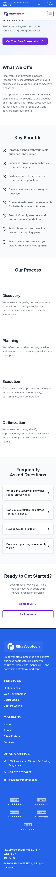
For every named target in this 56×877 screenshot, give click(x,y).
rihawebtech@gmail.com (22, 779)
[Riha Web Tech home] (14, 14)
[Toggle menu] (50, 14)
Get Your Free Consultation (23, 41)
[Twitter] (10, 858)
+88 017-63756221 (19, 772)
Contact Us (26, 603)
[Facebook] (14, 858)
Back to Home (28, 614)
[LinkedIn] (5, 858)
